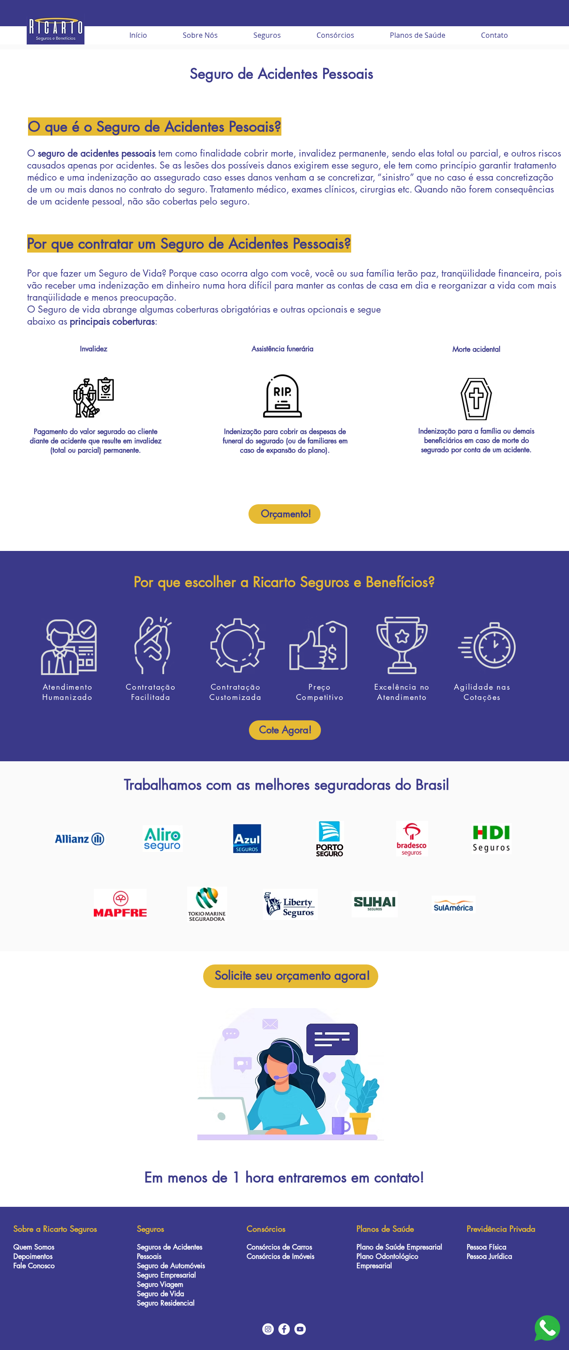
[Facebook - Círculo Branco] (284, 1329)
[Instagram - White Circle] (268, 1329)
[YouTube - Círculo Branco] (300, 1329)
